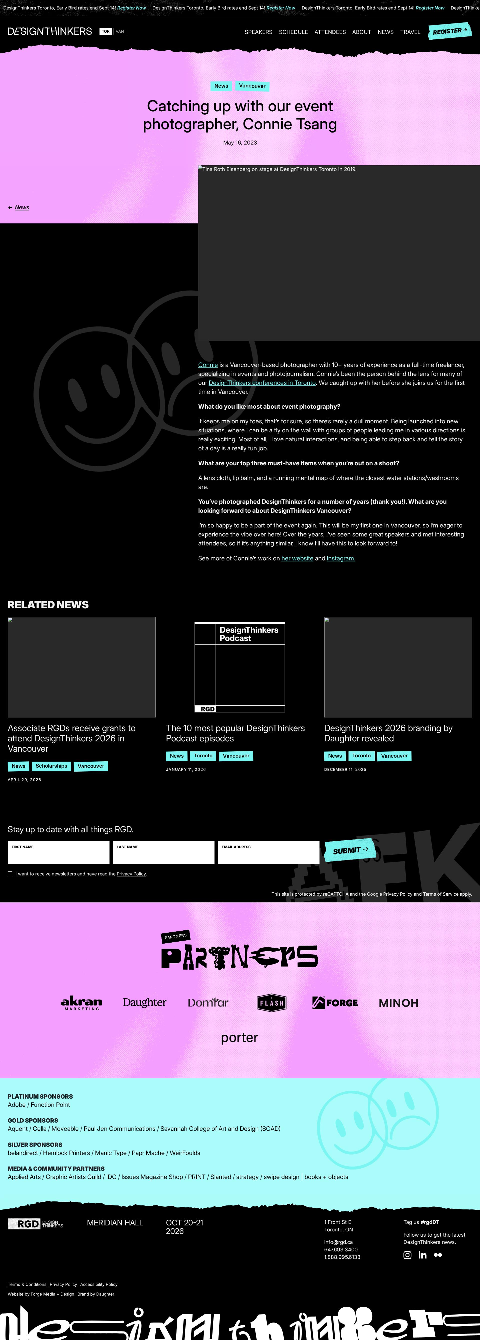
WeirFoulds (185, 1153)
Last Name (127, 847)
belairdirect (23, 1153)
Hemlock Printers (66, 1153)
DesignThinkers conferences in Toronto (262, 382)
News (386, 32)
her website (298, 558)
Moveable (65, 1128)
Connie (208, 364)
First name (23, 847)
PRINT (197, 1176)
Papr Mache (148, 1153)
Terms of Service (440, 894)
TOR (106, 31)
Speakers (258, 32)
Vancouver (252, 85)
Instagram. (341, 558)
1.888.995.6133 (342, 1257)
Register (447, 31)
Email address (236, 847)
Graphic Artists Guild (73, 1176)
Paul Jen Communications (120, 1128)
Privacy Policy (131, 873)
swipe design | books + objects (306, 1176)
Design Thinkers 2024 (50, 33)
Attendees (330, 32)
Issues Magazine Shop (152, 1176)
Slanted (220, 1176)
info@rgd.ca (338, 1242)
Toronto (203, 755)
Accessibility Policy (99, 1284)
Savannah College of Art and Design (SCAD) (220, 1128)
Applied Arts (24, 1176)
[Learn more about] (81, 1003)
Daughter (105, 1294)
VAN (120, 31)
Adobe (17, 1104)
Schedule (293, 32)
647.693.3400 (341, 1249)
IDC (111, 1176)
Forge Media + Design (52, 1294)
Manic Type (111, 1153)
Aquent (18, 1128)
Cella (39, 1128)
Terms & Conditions (27, 1284)
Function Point (50, 1104)
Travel (410, 32)
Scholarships (51, 766)
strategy (247, 1176)
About (361, 32)
